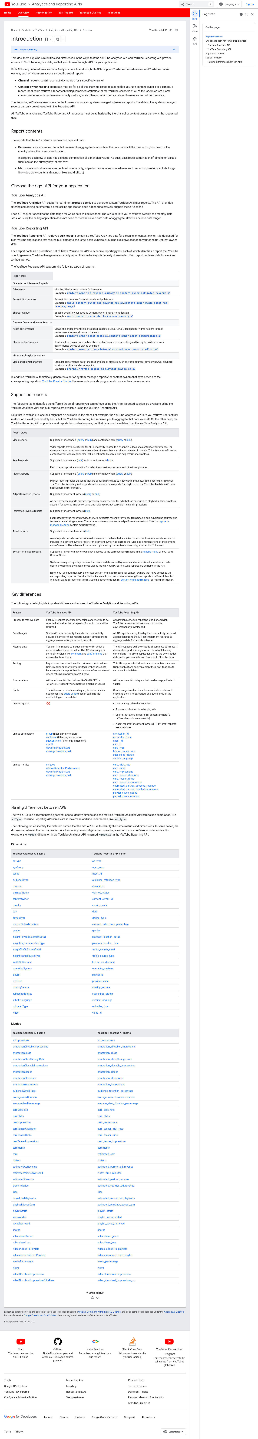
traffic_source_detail (103, 949)
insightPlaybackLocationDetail (29, 936)
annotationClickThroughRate (29, 1059)
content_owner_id (102, 899)
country (17, 905)
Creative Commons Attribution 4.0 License (99, 1311)
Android (48, 1417)
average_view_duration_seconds (116, 1097)
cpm (15, 1154)
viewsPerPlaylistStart (58, 747)
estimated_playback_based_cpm (116, 1204)
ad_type (96, 861)
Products (26, 30)
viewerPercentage (23, 1261)
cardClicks (18, 1116)
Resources (114, 12)
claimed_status (101, 892)
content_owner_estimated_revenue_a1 (145, 293)
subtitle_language (123, 758)
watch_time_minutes (109, 1173)
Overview (23, 12)
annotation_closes (108, 1071)
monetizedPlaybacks (24, 1198)
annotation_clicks (107, 1053)
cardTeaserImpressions (26, 1141)
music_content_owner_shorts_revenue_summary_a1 (100, 316)
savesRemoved (21, 1223)
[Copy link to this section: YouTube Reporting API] (51, 228)
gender (17, 930)
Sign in (250, 4)
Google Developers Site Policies (40, 1315)
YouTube (18, 4)
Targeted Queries (90, 12)
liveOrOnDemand (22, 962)
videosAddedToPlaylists (26, 1248)
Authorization (44, 12)
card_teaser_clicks (123, 778)
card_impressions (123, 771)
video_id (97, 1012)
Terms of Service (137, 1386)
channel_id (98, 886)
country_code (100, 905)
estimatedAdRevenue (25, 1166)
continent (76, 653)
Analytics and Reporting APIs (57, 4)
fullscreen (247, 14)
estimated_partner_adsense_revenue (134, 785)
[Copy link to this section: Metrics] (24, 1024)
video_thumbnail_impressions (114, 1274)
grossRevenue (21, 1185)
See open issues (75, 1397)
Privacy (19, 1431)
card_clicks (119, 768)
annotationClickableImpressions (30, 1046)
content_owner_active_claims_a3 (89, 349)
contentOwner (21, 899)
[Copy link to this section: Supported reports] (50, 395)
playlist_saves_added (125, 792)
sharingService (21, 987)
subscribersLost (21, 1242)
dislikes (17, 1160)
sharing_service (101, 987)
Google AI (129, 1417)
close (252, 14)
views (16, 1267)
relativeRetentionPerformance (63, 768)
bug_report (241, 14)
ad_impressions (106, 1040)
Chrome (63, 1417)
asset (16, 873)
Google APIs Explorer (15, 1386)
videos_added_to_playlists (112, 1248)
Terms (7, 1431)
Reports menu (150, 551)
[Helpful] (171, 30)
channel (17, 886)
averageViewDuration (25, 1097)
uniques (50, 764)
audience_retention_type (106, 880)
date (94, 911)
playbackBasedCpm (24, 1204)
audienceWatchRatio (24, 1090)
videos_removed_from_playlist (115, 1255)
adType (17, 861)
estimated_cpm (106, 1154)
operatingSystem (22, 968)
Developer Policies (138, 1391)
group (49, 733)
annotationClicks (22, 1053)
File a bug (71, 1386)
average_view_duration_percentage (118, 1103)
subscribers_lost (107, 1242)
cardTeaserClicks (22, 1135)
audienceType (20, 880)
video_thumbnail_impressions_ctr (116, 1280)
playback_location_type (105, 943)
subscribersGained (23, 1236)
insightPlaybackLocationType (29, 943)
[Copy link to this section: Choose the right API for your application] (93, 186)
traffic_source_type (103, 955)
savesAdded (20, 1217)
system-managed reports (135, 579)
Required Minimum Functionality (146, 1397)
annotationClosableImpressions (30, 1065)
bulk (89, 440)
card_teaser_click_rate (126, 775)
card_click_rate (121, 764)
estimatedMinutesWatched (28, 1173)
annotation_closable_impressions (116, 1065)
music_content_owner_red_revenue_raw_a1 (95, 302)
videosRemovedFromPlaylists (29, 1255)
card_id (117, 744)
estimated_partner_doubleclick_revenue (135, 789)
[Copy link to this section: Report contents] (45, 131)
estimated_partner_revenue (113, 1179)
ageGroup (18, 867)
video (16, 1012)
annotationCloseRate (24, 1078)
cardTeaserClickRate (24, 1128)
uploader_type (100, 1006)
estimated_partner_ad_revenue (115, 1166)
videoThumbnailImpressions (28, 1274)
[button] (95, 49)
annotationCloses (22, 1071)
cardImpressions (22, 1122)
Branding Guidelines (139, 1403)
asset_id (118, 740)
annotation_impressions (111, 1084)
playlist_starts (105, 1211)
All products (148, 1417)
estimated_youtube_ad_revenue (116, 1185)
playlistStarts (20, 1211)
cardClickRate (20, 1109)
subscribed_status (123, 754)
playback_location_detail (106, 936)
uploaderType (20, 1006)
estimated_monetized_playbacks (116, 1198)
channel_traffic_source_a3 (85, 368)
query (81, 440)
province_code (100, 981)
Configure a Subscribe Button (20, 1397)
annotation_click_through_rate (115, 1059)
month (50, 744)
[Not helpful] (176, 30)
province (17, 981)
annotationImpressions (25, 1084)
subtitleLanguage (22, 1000)
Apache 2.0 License (174, 1311)
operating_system (102, 968)
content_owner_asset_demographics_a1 (135, 335)
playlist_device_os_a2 (120, 368)
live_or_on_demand (124, 751)
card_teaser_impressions (127, 782)
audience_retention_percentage (116, 1090)
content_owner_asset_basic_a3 (87, 335)
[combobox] (196, 4)
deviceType (19, 917)
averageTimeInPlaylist (58, 751)
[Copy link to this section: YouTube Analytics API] (49, 195)
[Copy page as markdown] (57, 39)
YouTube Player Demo (16, 1391)
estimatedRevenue (23, 1179)
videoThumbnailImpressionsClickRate (33, 1280)
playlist (16, 974)
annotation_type (122, 737)
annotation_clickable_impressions (116, 1046)
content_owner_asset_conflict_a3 (135, 349)
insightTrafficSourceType (27, 955)
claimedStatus (21, 892)
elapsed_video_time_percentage (110, 924)
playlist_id (97, 974)
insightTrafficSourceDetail (27, 949)
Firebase (80, 1417)
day (15, 911)
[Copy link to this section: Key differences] (44, 595)
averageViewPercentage (26, 1103)
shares (16, 1229)
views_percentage (108, 1261)
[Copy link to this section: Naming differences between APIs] (70, 808)
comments (19, 1147)
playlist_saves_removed (126, 796)
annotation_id (121, 733)
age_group (98, 867)
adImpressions (21, 1040)
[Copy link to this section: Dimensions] (30, 844)
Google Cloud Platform (104, 1417)
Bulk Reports (66, 12)
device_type (99, 917)
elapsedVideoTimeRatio (26, 924)
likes (15, 1192)
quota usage (71, 693)
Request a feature (76, 1391)
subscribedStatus (22, 993)
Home (7, 12)
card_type (118, 747)
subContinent (94, 653)
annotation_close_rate (110, 1078)
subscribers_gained (108, 1236)
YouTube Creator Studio (56, 381)
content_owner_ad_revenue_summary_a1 (93, 293)
